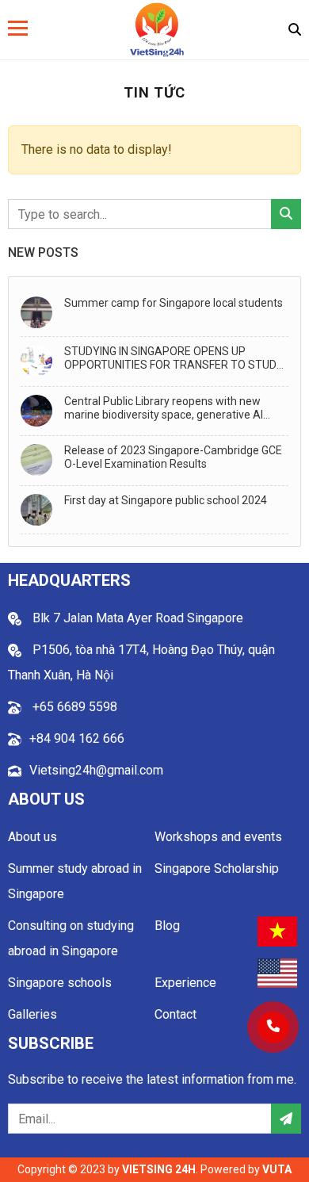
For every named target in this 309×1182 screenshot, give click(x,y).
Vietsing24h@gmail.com (96, 770)
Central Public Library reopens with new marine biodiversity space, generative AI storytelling (163, 408)
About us (32, 836)
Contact (175, 1014)
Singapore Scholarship (216, 868)
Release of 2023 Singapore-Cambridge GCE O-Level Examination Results (173, 457)
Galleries (32, 1014)
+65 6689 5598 (73, 706)
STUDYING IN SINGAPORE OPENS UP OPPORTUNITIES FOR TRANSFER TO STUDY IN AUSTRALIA (174, 358)
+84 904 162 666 (76, 738)
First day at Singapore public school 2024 (165, 500)
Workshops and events (218, 836)
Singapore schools (60, 982)
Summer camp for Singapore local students (173, 302)
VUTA (277, 1169)
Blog (167, 925)
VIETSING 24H (159, 1169)
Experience (185, 982)
